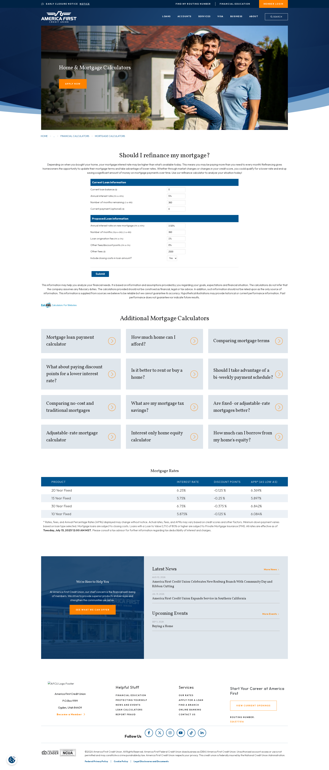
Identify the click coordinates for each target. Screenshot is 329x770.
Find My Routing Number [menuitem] (193, 4)
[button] (93, 610)
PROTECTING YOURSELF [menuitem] (131, 700)
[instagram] (170, 733)
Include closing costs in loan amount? (111, 258)
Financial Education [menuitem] (235, 4)
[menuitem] (166, 16)
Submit (100, 273)
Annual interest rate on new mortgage (117, 225)
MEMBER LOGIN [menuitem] (273, 4)
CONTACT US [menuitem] (187, 714)
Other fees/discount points (110, 245)
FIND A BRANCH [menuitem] (189, 705)
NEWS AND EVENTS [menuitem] (128, 705)
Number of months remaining (111, 202)
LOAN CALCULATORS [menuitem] (129, 709)
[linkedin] (202, 733)
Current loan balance (103, 189)
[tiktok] (191, 733)
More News (270, 569)
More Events (269, 613)
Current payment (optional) (107, 208)
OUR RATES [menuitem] (186, 695)
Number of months (110, 232)
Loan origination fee (106, 238)
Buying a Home (162, 626)
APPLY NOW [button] (73, 83)
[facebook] (149, 733)
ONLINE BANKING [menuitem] (190, 709)
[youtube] (181, 733)
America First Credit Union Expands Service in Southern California (199, 598)
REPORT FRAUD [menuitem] (126, 714)
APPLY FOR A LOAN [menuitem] (191, 700)
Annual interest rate (107, 196)
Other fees (98, 251)
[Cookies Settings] (12, 760)
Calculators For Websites (64, 305)
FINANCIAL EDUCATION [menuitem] (131, 695)
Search (277, 17)
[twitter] (159, 733)
